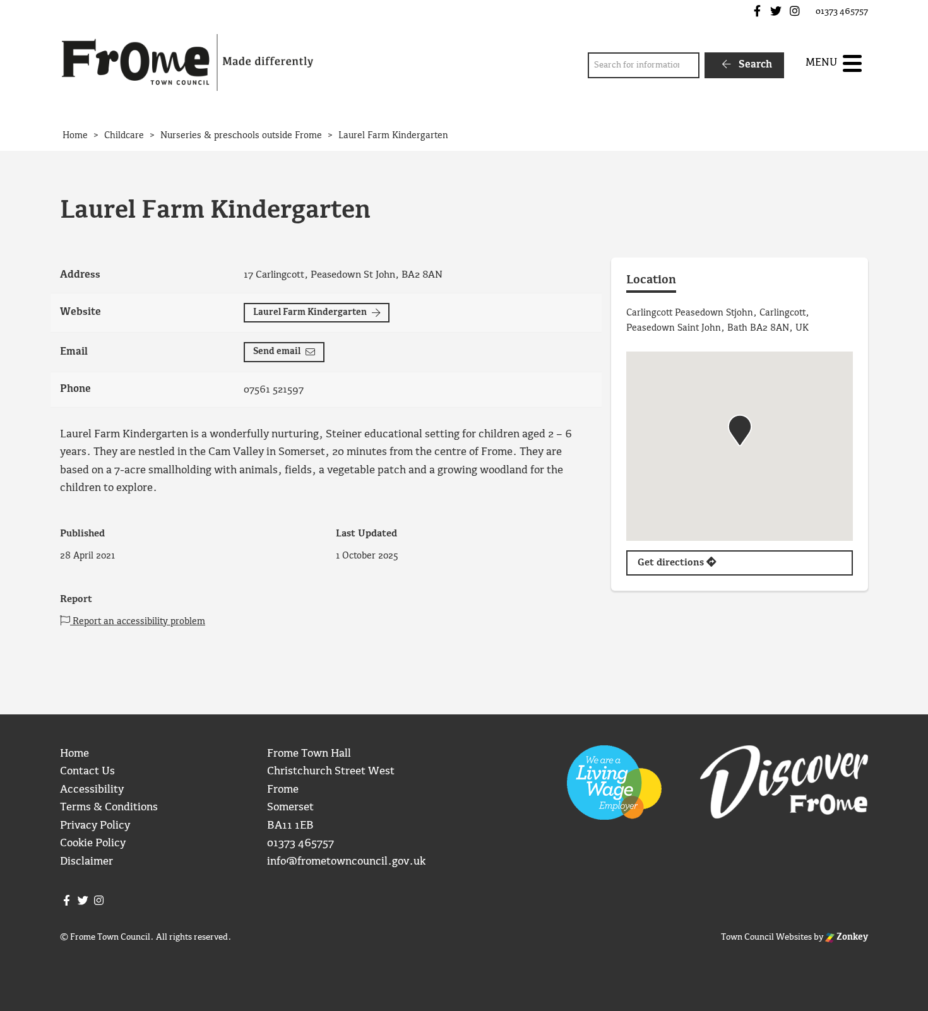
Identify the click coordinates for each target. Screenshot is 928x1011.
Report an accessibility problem (137, 622)
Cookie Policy (93, 843)
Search (754, 64)
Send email (276, 351)
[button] (740, 430)
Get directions (672, 563)
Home (74, 754)
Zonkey (851, 937)
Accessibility (92, 790)
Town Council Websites (766, 937)
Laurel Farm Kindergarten (310, 312)
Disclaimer (86, 862)
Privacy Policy (95, 826)
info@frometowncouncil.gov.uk (346, 862)
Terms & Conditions (109, 807)
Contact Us (87, 771)
